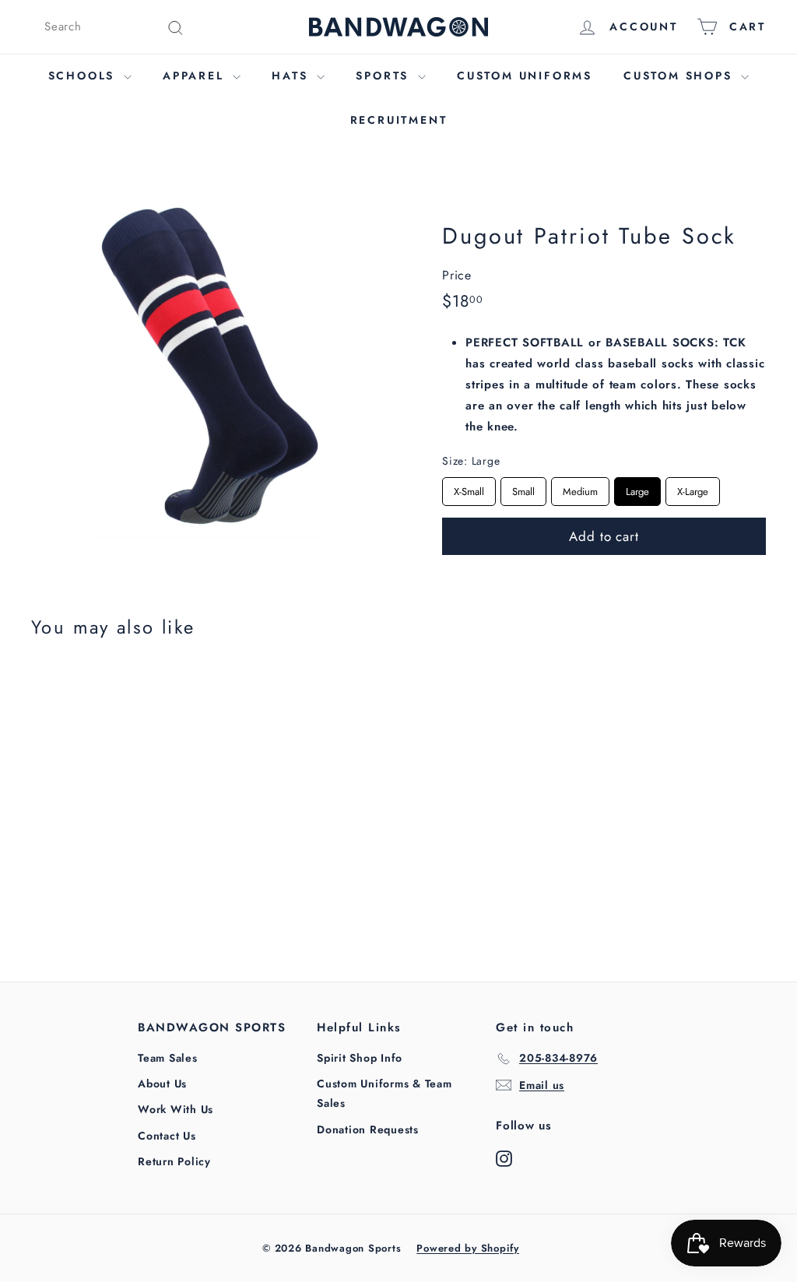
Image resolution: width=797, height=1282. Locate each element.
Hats (292, 75)
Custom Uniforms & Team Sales (384, 1093)
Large (638, 488)
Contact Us (167, 1135)
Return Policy (174, 1161)
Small (523, 488)
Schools (84, 75)
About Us (162, 1083)
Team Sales (168, 1058)
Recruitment (399, 120)
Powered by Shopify (467, 1248)
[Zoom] (210, 360)
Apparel (196, 75)
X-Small (469, 488)
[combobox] (114, 26)
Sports (385, 75)
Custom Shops (680, 75)
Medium (580, 488)
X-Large (693, 488)
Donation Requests (368, 1129)
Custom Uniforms (524, 75)
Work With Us (175, 1109)
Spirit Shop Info (359, 1058)
